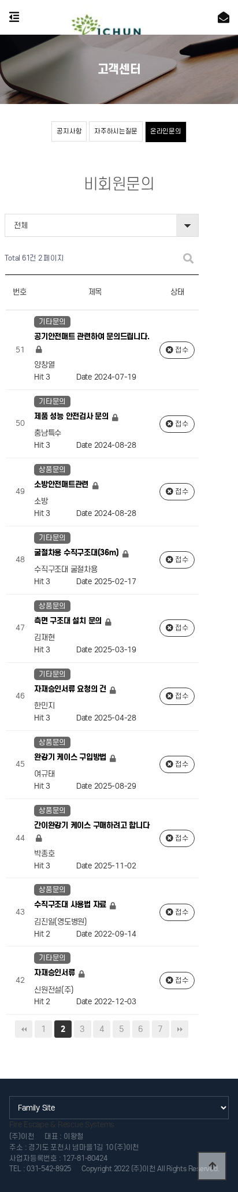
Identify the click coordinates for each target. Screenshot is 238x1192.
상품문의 (52, 469)
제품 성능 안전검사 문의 (72, 416)
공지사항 (69, 131)
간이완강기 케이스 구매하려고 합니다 (91, 825)
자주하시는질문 (115, 131)
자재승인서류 (55, 973)
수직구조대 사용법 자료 (71, 905)
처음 (23, 1029)
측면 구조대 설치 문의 (69, 621)
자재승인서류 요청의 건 (71, 689)
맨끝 (179, 1029)
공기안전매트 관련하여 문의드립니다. (91, 337)
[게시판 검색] (188, 258)
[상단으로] (212, 1166)
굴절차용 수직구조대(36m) (77, 553)
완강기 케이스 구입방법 (71, 757)
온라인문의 (165, 131)
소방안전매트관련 (62, 484)
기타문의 (52, 321)
